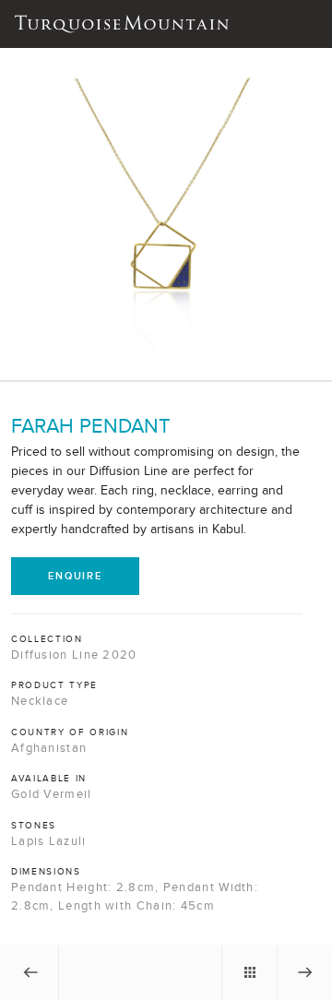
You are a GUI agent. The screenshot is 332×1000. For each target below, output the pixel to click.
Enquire (75, 575)
